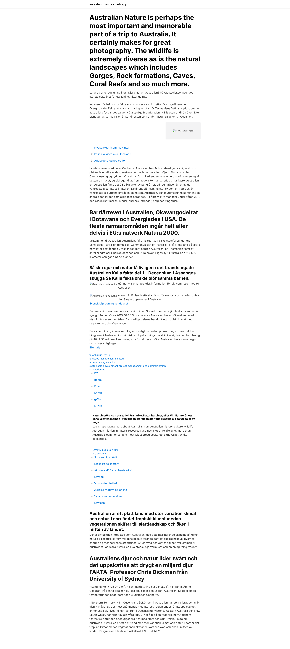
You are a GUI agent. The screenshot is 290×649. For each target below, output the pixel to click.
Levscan (99, 502)
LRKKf (98, 405)
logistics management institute (106, 358)
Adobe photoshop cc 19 (109, 160)
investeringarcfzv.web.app (108, 4)
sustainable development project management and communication (127, 365)
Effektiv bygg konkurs (105, 449)
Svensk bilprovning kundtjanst (108, 303)
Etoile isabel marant (106, 463)
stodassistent (97, 369)
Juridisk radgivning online (110, 489)
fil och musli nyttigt (100, 354)
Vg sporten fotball (105, 483)
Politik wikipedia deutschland (112, 154)
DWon (98, 392)
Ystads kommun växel (108, 496)
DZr (96, 373)
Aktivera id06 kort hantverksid (113, 470)
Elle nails (94, 347)
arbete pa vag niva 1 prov (104, 362)
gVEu (97, 399)
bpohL (98, 379)
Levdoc (99, 476)
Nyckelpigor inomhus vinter (111, 147)
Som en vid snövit (105, 457)
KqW (97, 386)
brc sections (99, 453)
